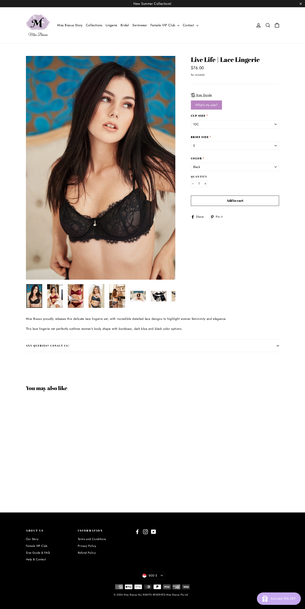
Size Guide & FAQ (38, 553)
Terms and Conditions (92, 539)
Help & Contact (36, 559)
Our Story (32, 539)
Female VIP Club (163, 25)
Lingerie (111, 25)
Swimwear (139, 25)
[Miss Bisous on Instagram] (145, 531)
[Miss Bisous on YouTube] (153, 531)
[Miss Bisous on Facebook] (137, 531)
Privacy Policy (87, 546)
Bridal (125, 25)
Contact (189, 25)
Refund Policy (87, 553)
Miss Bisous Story (69, 25)
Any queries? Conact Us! (48, 345)
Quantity (199, 176)
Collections (94, 25)
